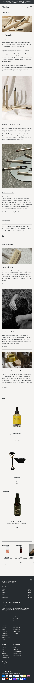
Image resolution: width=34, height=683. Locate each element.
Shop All (15, 619)
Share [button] (5, 39)
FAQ (14, 647)
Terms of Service (20, 230)
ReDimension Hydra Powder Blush (7, 559)
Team (3, 629)
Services (4, 627)
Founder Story (5, 639)
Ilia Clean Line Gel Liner (8, 193)
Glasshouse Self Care (9, 332)
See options (7, 564)
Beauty (3, 649)
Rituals (3, 666)
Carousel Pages (23, 11)
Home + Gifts (16, 631)
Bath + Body (16, 627)
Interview (4, 653)
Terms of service (17, 651)
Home (3, 619)
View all (30, 540)
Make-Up (15, 625)
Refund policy (17, 655)
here (19, 212)
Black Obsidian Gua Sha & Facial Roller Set (17, 479)
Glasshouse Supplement (5, 634)
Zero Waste (16, 633)
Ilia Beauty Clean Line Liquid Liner (11, 124)
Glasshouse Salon (8, 673)
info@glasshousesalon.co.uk (8, 582)
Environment (5, 657)
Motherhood (16, 629)
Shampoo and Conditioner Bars (12, 371)
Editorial (4, 651)
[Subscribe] (30, 223)
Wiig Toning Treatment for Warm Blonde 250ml (21, 559)
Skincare (15, 623)
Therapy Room (5, 631)
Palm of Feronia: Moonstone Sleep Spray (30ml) (17, 434)
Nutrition (4, 664)
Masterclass (5, 655)
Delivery (15, 649)
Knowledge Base (6, 637)
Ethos (3, 623)
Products (4, 625)
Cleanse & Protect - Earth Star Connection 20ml (17, 523)
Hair (14, 621)
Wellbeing (4, 662)
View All (4, 647)
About (3, 621)
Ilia (8, 44)
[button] (22, 7)
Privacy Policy (10, 230)
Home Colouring (7, 267)
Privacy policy (17, 653)
